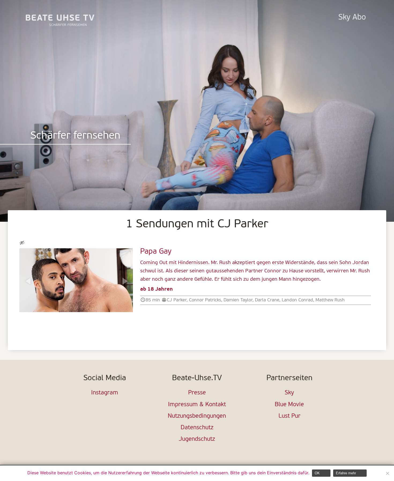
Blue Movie (289, 405)
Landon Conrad (297, 300)
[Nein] (387, 473)
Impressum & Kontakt (197, 405)
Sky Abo (352, 17)
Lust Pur (289, 416)
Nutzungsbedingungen (197, 416)
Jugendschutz (197, 439)
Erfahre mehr (346, 473)
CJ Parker (177, 300)
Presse (197, 393)
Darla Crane (267, 300)
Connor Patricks (205, 300)
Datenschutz (197, 428)
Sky (289, 393)
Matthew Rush (330, 300)
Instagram (104, 393)
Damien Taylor (238, 300)
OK (317, 473)
